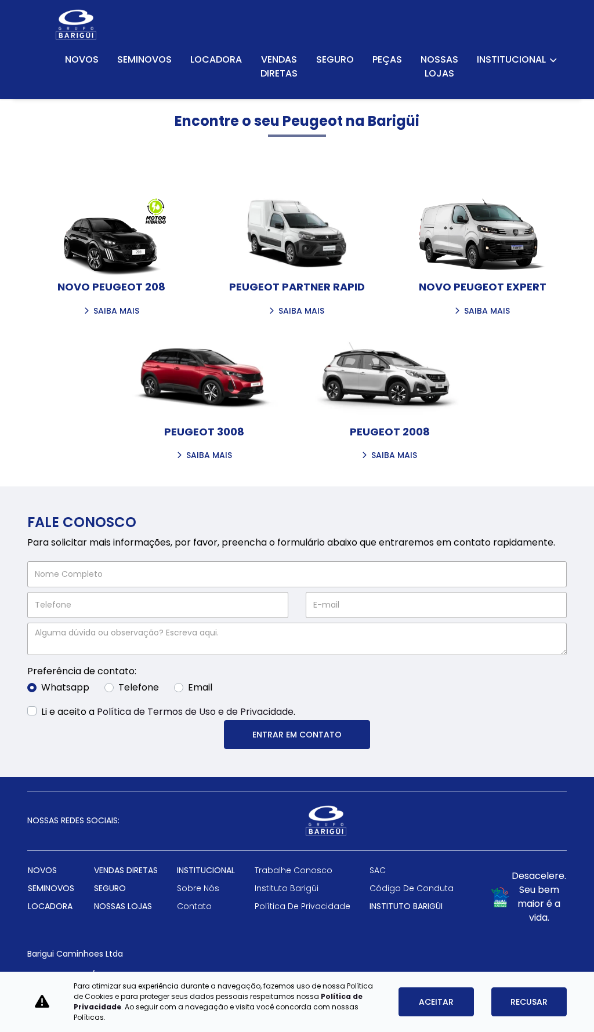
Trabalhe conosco (293, 870)
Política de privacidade (302, 906)
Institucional (512, 59)
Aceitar (436, 1002)
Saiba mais (116, 312)
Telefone (138, 687)
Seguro (335, 59)
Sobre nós (198, 888)
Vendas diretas (279, 66)
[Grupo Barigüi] (76, 24)
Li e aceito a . (168, 711)
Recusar (529, 1002)
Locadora (216, 59)
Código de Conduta (412, 888)
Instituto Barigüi (286, 888)
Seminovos (144, 59)
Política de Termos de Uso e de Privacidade (195, 711)
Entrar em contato (297, 734)
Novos (82, 59)
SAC (378, 870)
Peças (387, 59)
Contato (194, 906)
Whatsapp (65, 687)
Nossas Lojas (439, 66)
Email (200, 687)
